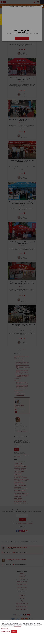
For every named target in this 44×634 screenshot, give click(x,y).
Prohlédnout (22, 38)
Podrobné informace (17, 626)
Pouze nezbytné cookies (5, 631)
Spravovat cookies (4, 628)
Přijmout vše (14, 631)
